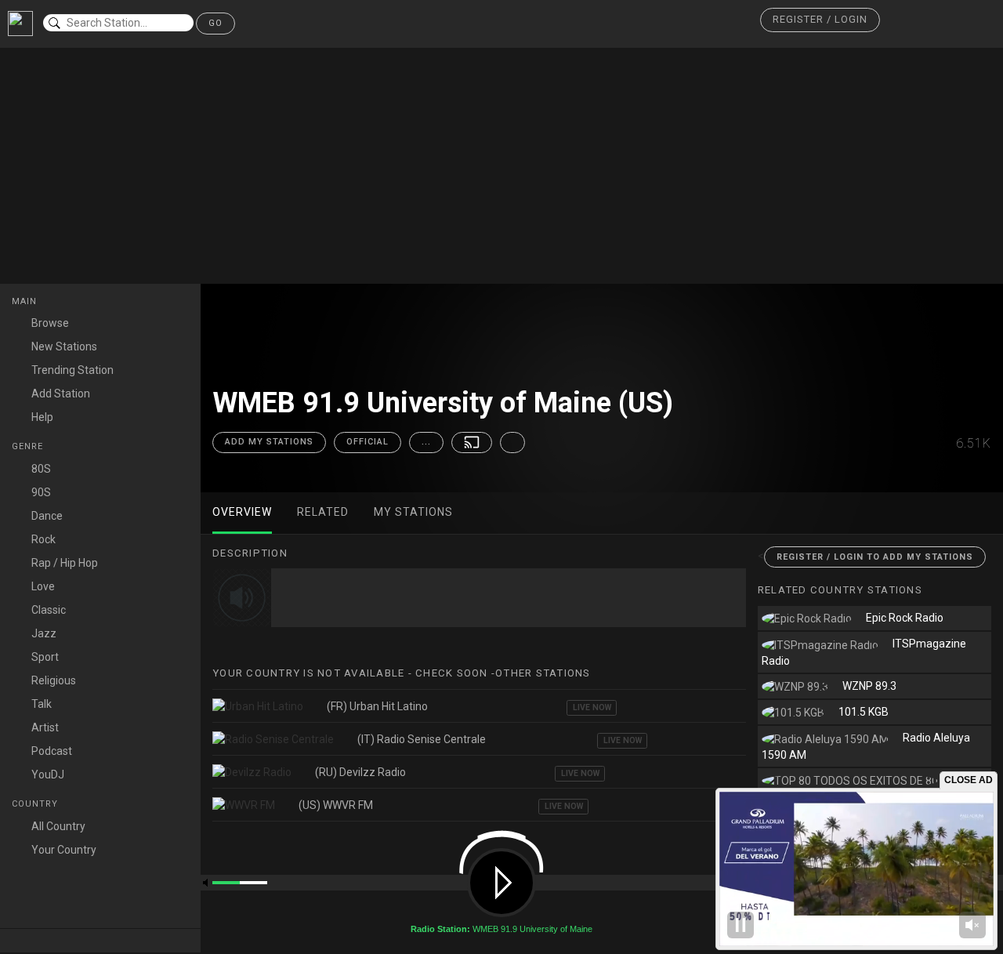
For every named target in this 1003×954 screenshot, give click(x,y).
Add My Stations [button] (269, 442)
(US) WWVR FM (336, 805)
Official (367, 442)
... (426, 442)
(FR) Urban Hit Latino (377, 706)
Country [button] (36, 804)
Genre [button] (29, 446)
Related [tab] (323, 512)
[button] (820, 20)
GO (215, 23)
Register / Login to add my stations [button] (875, 557)
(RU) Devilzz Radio (360, 772)
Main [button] (26, 301)
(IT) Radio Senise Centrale (421, 739)
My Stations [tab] (413, 512)
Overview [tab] (242, 512)
